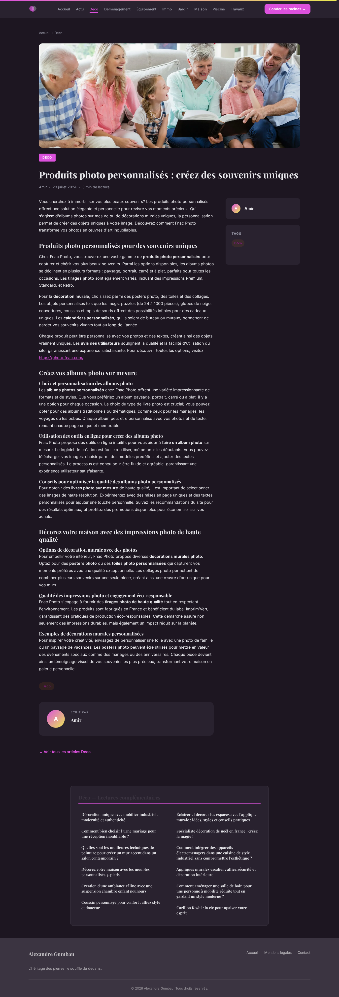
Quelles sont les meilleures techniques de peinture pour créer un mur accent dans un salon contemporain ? (118, 853)
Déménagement (117, 9)
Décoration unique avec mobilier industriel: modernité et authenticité (119, 817)
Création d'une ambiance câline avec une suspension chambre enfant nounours (116, 888)
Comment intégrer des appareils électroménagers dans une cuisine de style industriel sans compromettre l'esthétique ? (214, 853)
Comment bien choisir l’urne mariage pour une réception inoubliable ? (118, 834)
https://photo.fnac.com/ (61, 357)
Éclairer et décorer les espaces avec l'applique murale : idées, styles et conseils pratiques (216, 817)
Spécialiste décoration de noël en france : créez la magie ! (217, 834)
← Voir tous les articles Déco (65, 751)
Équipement (146, 9)
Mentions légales (278, 952)
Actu (80, 9)
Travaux (237, 9)
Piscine (219, 9)
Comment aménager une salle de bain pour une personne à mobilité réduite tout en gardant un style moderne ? (214, 891)
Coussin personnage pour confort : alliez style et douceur (120, 905)
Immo (167, 9)
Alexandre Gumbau (51, 953)
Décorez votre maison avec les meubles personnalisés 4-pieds (115, 872)
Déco (94, 9)
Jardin (183, 9)
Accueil (64, 9)
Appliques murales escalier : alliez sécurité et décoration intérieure (216, 872)
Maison (200, 9)
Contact (304, 952)
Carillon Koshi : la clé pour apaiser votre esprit (211, 910)
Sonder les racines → (287, 9)
